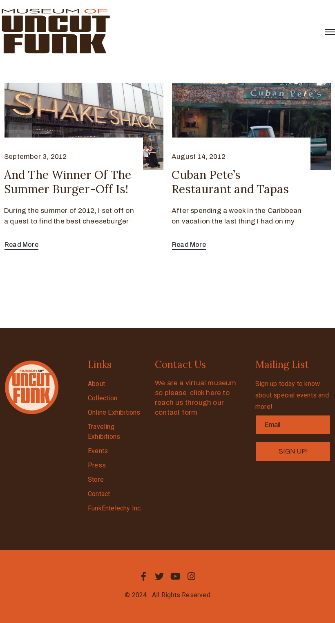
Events (98, 451)
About (96, 384)
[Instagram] (191, 576)
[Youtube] (175, 576)
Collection (102, 398)
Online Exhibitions (114, 412)
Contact (99, 494)
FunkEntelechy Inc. (115, 508)
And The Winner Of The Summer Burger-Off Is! (67, 181)
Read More (21, 244)
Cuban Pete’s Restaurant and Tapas (230, 181)
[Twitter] (159, 576)
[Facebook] (143, 576)
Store (96, 479)
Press (97, 465)
